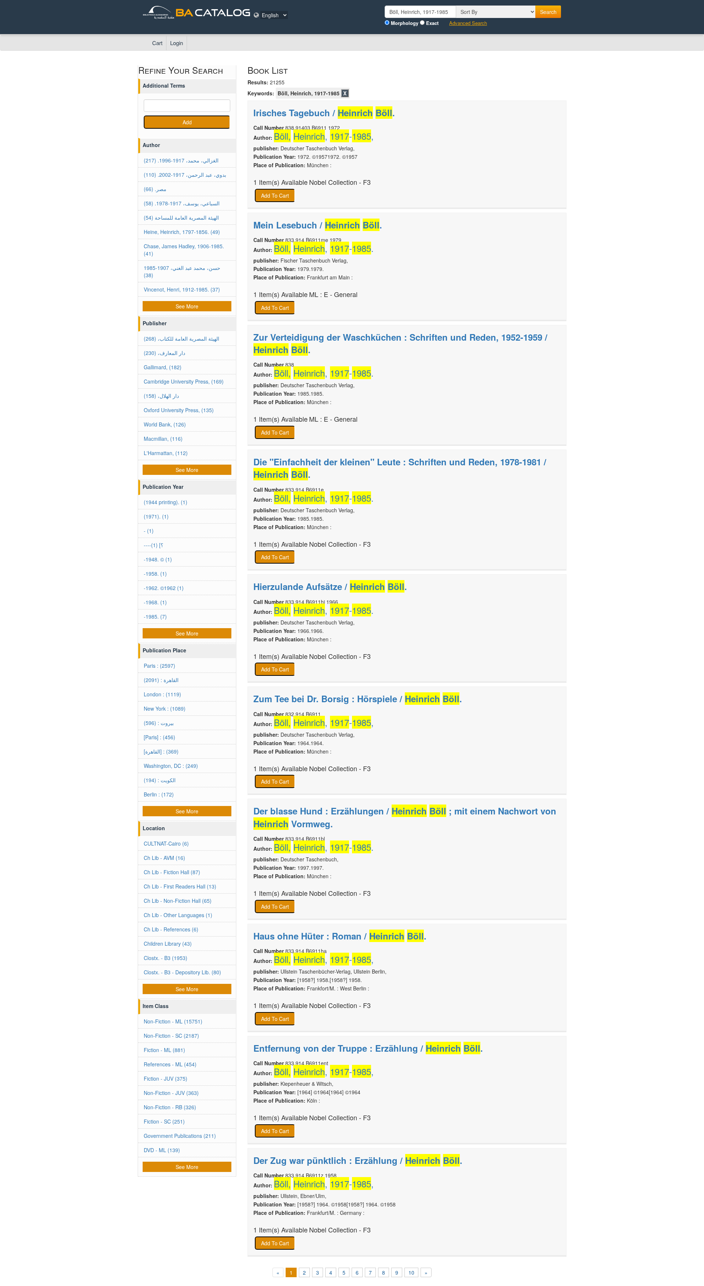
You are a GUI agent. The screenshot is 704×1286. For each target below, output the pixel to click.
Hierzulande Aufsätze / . (330, 586)
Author (151, 145)
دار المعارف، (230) (164, 352)
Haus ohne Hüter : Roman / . (339, 936)
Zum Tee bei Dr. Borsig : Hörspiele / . (357, 698)
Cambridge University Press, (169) (184, 381)
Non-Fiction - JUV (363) (171, 1092)
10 (411, 1272)
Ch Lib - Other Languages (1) (178, 915)
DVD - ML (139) (162, 1150)
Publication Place (164, 650)
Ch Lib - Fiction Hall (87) (172, 872)
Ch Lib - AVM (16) (164, 857)
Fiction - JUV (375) (165, 1078)
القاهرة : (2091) (161, 680)
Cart (157, 43)
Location (154, 828)
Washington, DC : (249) (171, 765)
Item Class (156, 1006)
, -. (324, 248)
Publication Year (163, 486)
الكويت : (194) (160, 780)
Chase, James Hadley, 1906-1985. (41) (184, 249)
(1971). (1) (156, 516)
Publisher (154, 323)
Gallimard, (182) (163, 367)
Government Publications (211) (180, 1135)
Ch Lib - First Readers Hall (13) (180, 886)
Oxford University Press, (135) (179, 410)
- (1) (149, 530)
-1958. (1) (155, 573)
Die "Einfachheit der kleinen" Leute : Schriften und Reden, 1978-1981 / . (399, 467)
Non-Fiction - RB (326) (170, 1107)
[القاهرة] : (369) (161, 751)
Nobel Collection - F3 (340, 182)
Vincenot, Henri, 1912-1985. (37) (182, 289)
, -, (324, 136)
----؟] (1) (153, 545)
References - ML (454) (170, 1064)
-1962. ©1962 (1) (164, 587)
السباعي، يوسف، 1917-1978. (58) (182, 203)
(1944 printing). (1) (165, 502)
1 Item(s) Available (280, 182)
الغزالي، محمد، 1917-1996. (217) (181, 160)
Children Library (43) (168, 943)
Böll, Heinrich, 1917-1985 (309, 93)
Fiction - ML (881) (164, 1050)
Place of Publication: (279, 165)
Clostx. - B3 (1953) (165, 957)
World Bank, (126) (165, 424)
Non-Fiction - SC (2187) (171, 1035)
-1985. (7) (155, 616)
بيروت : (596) (159, 722)
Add (187, 122)
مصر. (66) (155, 189)
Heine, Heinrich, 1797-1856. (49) (182, 231)
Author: (262, 137)
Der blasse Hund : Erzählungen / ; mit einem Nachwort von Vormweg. (404, 817)
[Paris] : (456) (159, 737)
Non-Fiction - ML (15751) (173, 1021)
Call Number (268, 127)
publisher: (266, 148)
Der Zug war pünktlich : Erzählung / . (357, 1160)
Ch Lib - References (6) (171, 929)
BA (184, 12)
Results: (257, 82)
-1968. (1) (155, 602)
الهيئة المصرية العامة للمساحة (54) (181, 217)
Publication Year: (274, 156)
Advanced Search (468, 23)
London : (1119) (162, 694)
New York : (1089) (165, 708)
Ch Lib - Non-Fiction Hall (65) (178, 900)
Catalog (222, 12)
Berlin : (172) (159, 794)
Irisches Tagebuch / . (324, 112)
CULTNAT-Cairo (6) (166, 843)
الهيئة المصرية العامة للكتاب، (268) (181, 338)
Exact (432, 23)
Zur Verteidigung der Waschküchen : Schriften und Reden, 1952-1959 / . (400, 343)
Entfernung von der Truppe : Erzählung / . (368, 1048)
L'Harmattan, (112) (166, 453)
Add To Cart (275, 195)
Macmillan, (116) (163, 438)
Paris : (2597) (159, 665)
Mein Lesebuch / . (317, 225)
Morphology (404, 23)
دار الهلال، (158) (161, 395)
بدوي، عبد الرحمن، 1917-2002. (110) (185, 174)
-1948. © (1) (158, 559)
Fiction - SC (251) (164, 1121)
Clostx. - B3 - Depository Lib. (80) (182, 972)
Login (176, 43)
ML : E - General (333, 294)
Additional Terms (164, 85)
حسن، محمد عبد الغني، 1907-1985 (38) (182, 271)
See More (187, 306)
